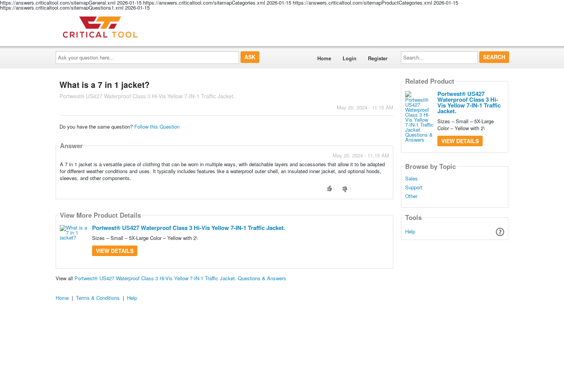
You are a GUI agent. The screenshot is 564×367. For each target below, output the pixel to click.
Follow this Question (157, 126)
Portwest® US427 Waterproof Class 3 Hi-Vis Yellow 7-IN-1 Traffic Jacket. (188, 227)
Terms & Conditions (98, 297)
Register (378, 58)
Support (413, 187)
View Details (115, 251)
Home (324, 58)
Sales (411, 178)
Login (349, 58)
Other (411, 196)
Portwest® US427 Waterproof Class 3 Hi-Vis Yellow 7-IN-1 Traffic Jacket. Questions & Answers (180, 278)
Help (410, 231)
